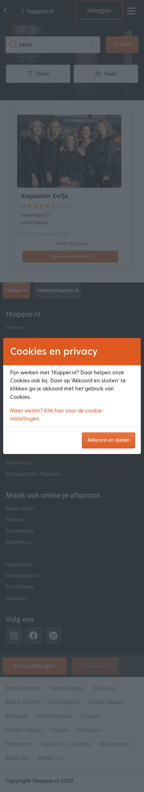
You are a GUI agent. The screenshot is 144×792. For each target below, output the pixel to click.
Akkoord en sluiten (108, 440)
